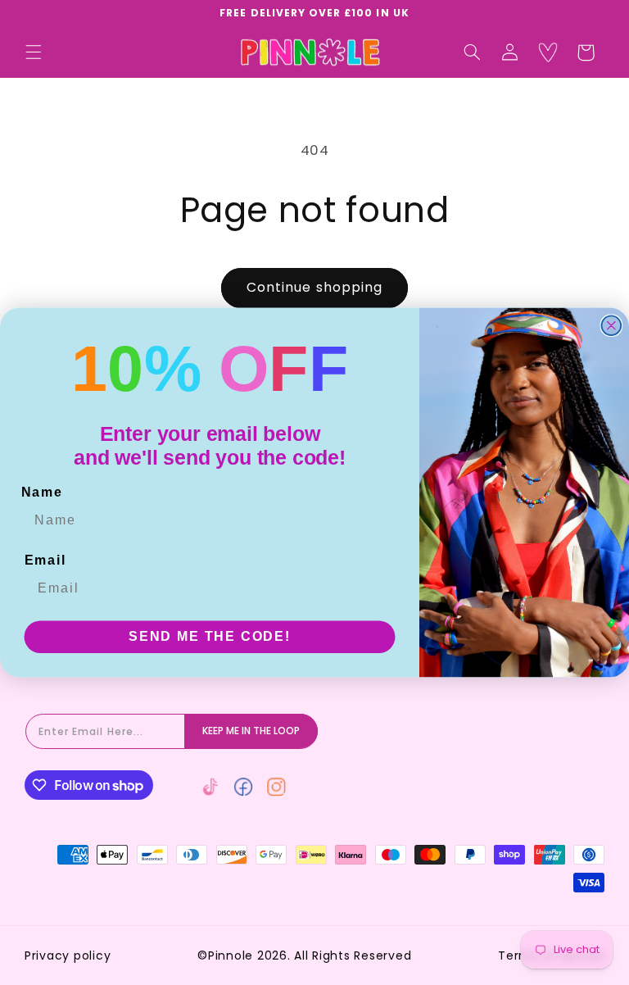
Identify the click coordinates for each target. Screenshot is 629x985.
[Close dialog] (612, 325)
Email (45, 560)
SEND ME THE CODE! (210, 636)
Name (42, 492)
